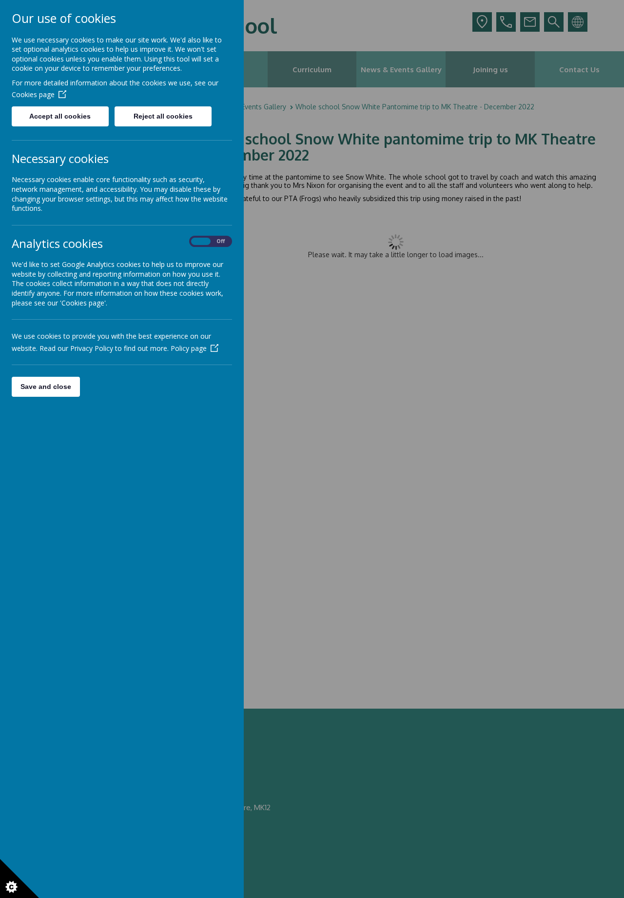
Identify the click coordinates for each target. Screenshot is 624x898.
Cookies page (33, 94)
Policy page (189, 348)
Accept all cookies (60, 116)
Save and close (45, 386)
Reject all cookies (163, 116)
